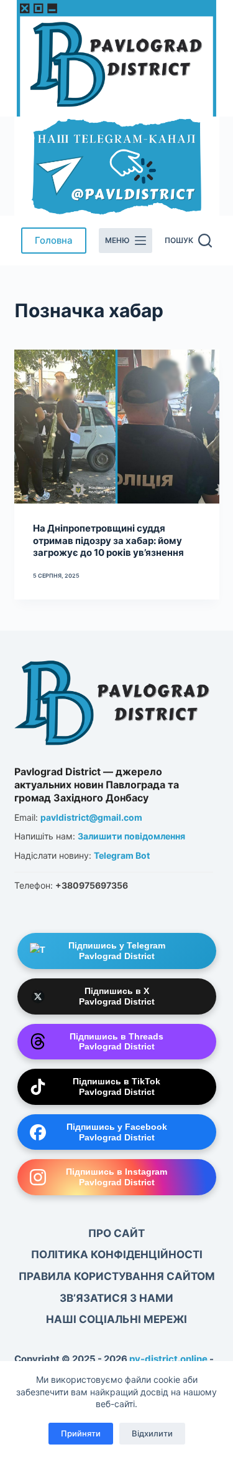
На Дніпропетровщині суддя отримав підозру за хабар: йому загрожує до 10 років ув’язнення (108, 540)
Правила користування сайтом (117, 1276)
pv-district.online (168, 1359)
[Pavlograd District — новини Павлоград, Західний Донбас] (113, 700)
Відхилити (152, 1433)
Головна (54, 240)
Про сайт (116, 1233)
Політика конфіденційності (117, 1254)
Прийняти (81, 1433)
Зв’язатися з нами (116, 1298)
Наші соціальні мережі (116, 1319)
